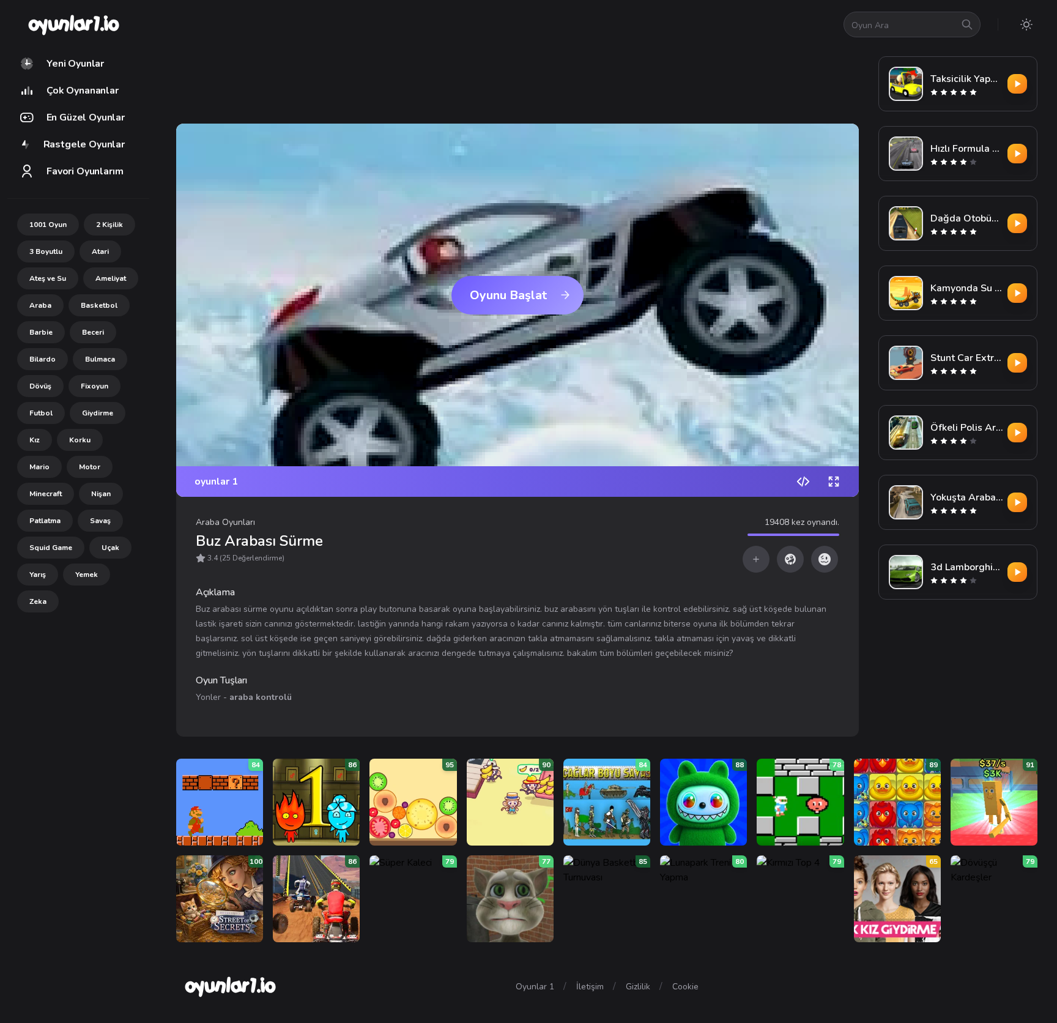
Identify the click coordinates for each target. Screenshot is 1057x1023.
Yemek (86, 574)
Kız (34, 440)
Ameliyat (110, 278)
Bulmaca (100, 359)
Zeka (37, 601)
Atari (100, 251)
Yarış (37, 574)
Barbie (41, 332)
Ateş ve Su (47, 278)
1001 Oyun (48, 224)
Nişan (101, 494)
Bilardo (42, 359)
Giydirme (97, 413)
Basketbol (99, 305)
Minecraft (45, 494)
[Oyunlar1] (72, 24)
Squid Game (50, 547)
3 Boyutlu (45, 251)
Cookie (685, 986)
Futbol (41, 413)
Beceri (93, 332)
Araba (40, 305)
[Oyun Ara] (967, 24)
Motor (89, 467)
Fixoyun (94, 386)
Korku (80, 440)
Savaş (100, 521)
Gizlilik (638, 986)
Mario (39, 467)
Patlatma (45, 521)
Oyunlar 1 (535, 986)
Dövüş (40, 386)
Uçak (110, 547)
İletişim (590, 986)
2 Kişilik (109, 224)
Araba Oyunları (225, 522)
